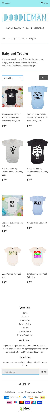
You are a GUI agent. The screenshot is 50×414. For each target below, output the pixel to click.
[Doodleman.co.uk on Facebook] (24, 384)
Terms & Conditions (25, 335)
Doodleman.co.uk (16, 392)
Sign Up (43, 372)
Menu (7, 3)
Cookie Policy (25, 331)
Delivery (25, 327)
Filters (43, 78)
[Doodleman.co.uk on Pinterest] (28, 384)
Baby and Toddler (17, 38)
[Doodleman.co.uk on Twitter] (20, 384)
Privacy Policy (25, 324)
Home (4, 38)
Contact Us (25, 320)
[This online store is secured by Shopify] (25, 411)
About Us (25, 316)
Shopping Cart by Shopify (34, 392)
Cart (46, 3)
